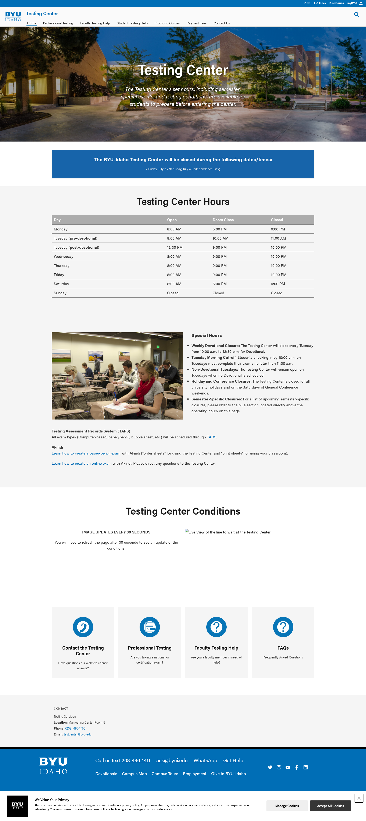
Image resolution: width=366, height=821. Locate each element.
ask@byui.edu (172, 760)
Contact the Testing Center (83, 650)
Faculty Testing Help (216, 647)
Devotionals (106, 773)
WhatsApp (205, 760)
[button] (359, 798)
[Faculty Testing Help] (216, 627)
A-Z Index (320, 3)
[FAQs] (283, 627)
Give (307, 3)
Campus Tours (165, 773)
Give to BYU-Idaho (228, 773)
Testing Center (42, 13)
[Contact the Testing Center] (83, 627)
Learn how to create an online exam (82, 463)
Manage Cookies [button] (287, 806)
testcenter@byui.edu (78, 734)
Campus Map (134, 773)
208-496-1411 (136, 760)
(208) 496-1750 (75, 728)
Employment (194, 773)
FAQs (283, 647)
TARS (211, 436)
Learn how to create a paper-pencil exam (86, 453)
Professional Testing (150, 647)
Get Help (233, 760)
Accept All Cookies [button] (330, 806)
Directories (336, 3)
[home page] (13, 16)
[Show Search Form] (356, 14)
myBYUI (352, 3)
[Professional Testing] (150, 627)
